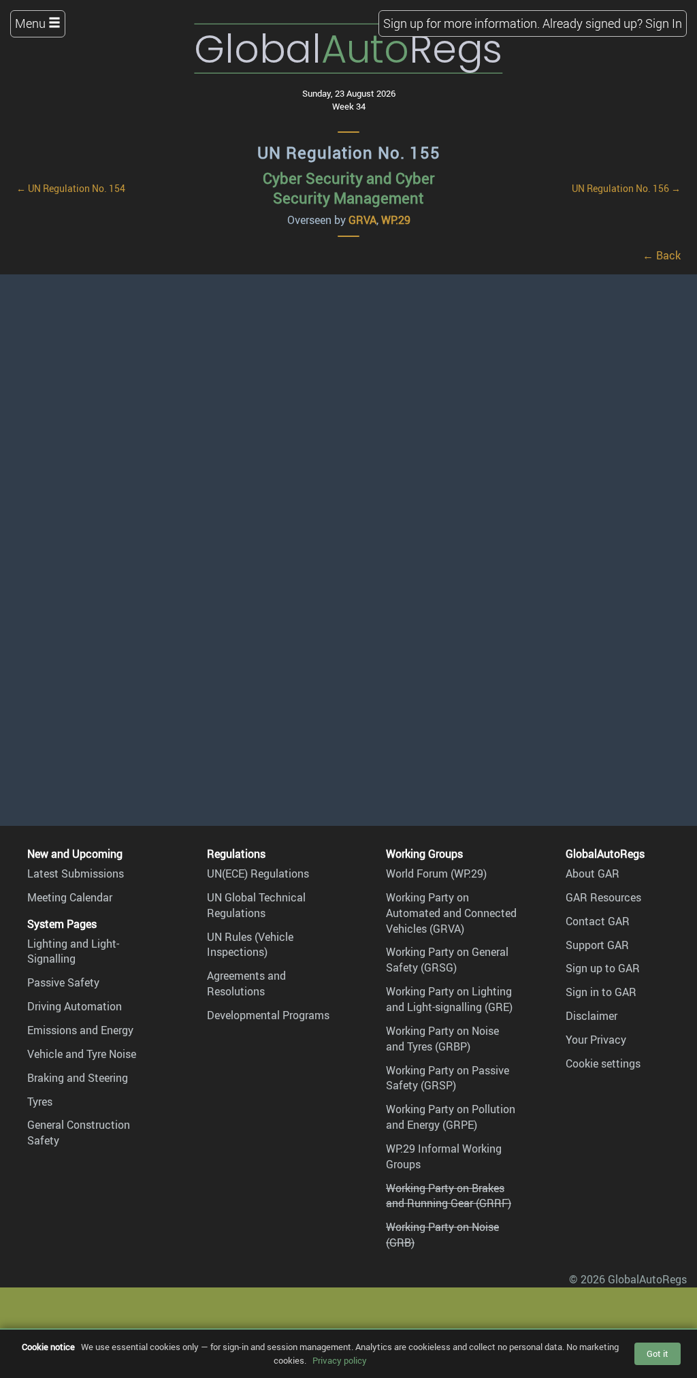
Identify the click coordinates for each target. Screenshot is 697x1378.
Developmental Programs (268, 1015)
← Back (662, 255)
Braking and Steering (77, 1077)
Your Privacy (596, 1039)
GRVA (362, 219)
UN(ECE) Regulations (258, 873)
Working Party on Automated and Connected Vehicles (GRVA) (451, 913)
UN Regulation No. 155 (348, 152)
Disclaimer (591, 1015)
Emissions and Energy (80, 1030)
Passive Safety (63, 982)
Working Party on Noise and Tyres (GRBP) (442, 1038)
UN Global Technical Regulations (256, 905)
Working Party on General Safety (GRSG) (447, 959)
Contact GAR (598, 921)
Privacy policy (339, 1360)
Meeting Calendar (69, 897)
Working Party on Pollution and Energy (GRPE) (450, 1117)
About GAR (592, 873)
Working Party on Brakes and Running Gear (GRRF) (448, 1196)
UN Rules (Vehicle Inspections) (250, 944)
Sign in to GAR (601, 991)
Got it (657, 1353)
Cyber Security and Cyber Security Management (349, 187)
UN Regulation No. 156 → (626, 188)
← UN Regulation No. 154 (70, 188)
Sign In (663, 23)
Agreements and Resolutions (246, 983)
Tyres (39, 1101)
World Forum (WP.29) (436, 873)
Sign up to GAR (603, 968)
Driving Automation (74, 1006)
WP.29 (395, 219)
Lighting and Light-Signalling (73, 951)
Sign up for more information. (461, 23)
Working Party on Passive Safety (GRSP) (447, 1078)
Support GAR (597, 945)
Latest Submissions (75, 873)
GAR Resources (603, 897)
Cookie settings (603, 1063)
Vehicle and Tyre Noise (81, 1053)
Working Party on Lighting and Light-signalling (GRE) (449, 999)
